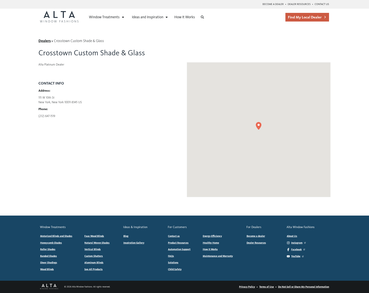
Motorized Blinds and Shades (56, 236)
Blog (125, 236)
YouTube (295, 256)
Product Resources (178, 242)
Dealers (44, 41)
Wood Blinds (47, 269)
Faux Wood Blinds (94, 236)
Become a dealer (273, 4)
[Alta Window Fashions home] (59, 17)
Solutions (173, 262)
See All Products (93, 269)
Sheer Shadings (48, 262)
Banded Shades (48, 256)
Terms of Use (266, 286)
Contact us (322, 4)
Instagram (297, 242)
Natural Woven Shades (97, 242)
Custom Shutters (93, 256)
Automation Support (179, 249)
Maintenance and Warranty (218, 256)
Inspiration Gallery (133, 242)
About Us (292, 236)
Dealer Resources (299, 4)
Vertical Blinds (92, 249)
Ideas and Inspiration (147, 17)
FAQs (171, 256)
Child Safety (175, 269)
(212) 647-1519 (46, 116)
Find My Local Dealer (305, 17)
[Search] (202, 17)
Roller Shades (47, 249)
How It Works (184, 17)
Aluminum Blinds (93, 262)
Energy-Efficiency (212, 236)
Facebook (296, 249)
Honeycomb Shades (51, 242)
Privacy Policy (247, 286)
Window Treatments (104, 17)
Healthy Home (211, 242)
